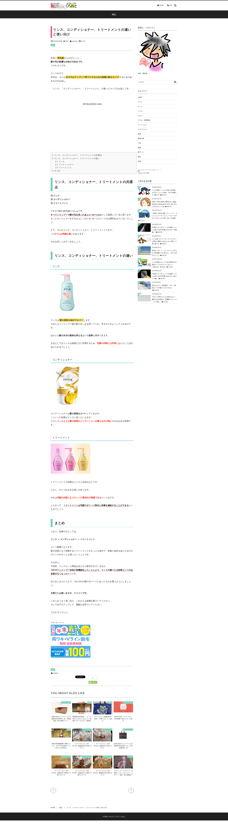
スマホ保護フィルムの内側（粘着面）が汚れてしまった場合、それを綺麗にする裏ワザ (164, 192)
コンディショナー (66, 164)
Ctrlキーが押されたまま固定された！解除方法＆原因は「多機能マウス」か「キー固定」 (164, 299)
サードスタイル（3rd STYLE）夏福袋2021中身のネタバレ (82, 746)
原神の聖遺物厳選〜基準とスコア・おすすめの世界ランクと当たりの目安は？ (61, 746)
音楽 (139, 161)
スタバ (140, 116)
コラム (140, 111)
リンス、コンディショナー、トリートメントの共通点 (78, 155)
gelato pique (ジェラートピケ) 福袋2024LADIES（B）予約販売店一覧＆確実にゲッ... (61, 719)
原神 (89, 702)
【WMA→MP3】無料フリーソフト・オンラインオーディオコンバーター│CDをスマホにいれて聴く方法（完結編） (164, 216)
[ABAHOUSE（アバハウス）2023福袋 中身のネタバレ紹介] (123, 711)
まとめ (57, 171)
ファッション (66, 702)
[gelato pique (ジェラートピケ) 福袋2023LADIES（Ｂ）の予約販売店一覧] (123, 738)
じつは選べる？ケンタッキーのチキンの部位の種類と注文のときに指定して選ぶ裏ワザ (164, 241)
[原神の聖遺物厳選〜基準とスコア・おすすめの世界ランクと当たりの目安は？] (61, 736)
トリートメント (65, 167)
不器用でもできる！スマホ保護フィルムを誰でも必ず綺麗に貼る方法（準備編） (164, 230)
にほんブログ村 (143, 173)
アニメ (140, 107)
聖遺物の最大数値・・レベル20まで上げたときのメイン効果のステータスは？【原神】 (81, 719)
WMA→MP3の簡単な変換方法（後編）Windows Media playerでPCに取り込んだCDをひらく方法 (164, 204)
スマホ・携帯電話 (144, 120)
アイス (130, 756)
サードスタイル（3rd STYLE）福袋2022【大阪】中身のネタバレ (82, 773)
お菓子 (140, 97)
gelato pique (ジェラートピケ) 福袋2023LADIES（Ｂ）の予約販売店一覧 (123, 746)
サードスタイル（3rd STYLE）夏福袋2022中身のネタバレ (102, 773)
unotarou (74, 41)
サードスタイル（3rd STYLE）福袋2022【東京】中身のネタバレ (61, 773)
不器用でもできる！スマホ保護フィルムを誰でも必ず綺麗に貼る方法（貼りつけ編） (164, 276)
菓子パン (141, 152)
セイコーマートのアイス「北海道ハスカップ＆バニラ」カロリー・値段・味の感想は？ (123, 773)
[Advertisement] (92, 122)
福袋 (110, 702)
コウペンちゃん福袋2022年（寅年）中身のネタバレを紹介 (102, 719)
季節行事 (141, 138)
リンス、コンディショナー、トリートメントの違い (77, 158)
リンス (61, 161)
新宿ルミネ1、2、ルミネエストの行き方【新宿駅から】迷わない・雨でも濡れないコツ (164, 253)
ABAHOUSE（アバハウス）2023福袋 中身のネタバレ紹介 (123, 719)
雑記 (52, 45)
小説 (139, 143)
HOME (161, 5)
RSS (170, 5)
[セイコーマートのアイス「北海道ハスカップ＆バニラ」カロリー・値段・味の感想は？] (123, 767)
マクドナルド (142, 129)
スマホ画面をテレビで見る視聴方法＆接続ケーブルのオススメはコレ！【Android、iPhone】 (164, 264)
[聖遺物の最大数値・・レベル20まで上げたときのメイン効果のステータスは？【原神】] (82, 712)
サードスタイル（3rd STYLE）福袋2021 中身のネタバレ (103, 746)
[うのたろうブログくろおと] (64, 5)
